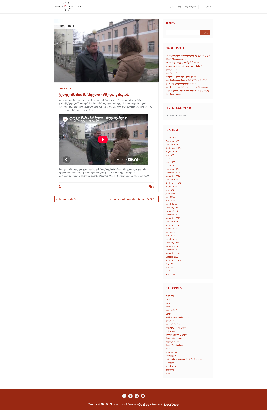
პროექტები (171, 355)
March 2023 (171, 239)
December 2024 (173, 172)
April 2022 (170, 274)
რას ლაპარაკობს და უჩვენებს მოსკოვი (184, 359)
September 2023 (173, 225)
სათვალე (170, 362)
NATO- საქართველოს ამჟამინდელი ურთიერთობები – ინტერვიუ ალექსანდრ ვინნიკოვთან (184, 66)
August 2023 (171, 228)
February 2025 (172, 169)
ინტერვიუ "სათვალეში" (176, 327)
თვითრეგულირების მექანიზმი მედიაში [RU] (132, 199)
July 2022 (170, 263)
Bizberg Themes (171, 404)
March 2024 (171, 204)
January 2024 (172, 211)
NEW (168, 306)
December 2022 (173, 249)
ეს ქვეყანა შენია (173, 324)
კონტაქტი (170, 331)
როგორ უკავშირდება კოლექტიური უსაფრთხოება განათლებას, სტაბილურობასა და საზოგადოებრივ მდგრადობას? (186, 80)
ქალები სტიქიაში (67, 199)
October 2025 (172, 144)
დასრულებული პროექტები (178, 317)
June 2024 (170, 193)
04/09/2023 (65, 88)
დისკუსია (170, 320)
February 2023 (172, 242)
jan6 (168, 303)
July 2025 (170, 155)
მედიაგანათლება (174, 338)
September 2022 (173, 260)
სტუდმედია (171, 366)
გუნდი (168, 313)
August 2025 (171, 151)
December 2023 (173, 214)
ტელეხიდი (170, 369)
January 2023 (172, 246)
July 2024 (170, 190)
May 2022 (170, 270)
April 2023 (170, 235)
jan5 (168, 299)
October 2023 (172, 221)
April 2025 (170, 162)
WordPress (144, 404)
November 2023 (173, 218)
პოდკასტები (171, 352)
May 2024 (170, 197)
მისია (168, 348)
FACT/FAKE (170, 296)
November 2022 (173, 253)
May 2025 (170, 158)
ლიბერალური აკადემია (177, 334)
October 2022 (172, 256)
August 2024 (171, 186)
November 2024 (173, 176)
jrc (62, 186)
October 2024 (172, 179)
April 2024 (170, 200)
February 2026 (172, 141)
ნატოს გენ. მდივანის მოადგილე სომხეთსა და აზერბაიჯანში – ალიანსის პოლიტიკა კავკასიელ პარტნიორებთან (187, 90)
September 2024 (173, 183)
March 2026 (171, 137)
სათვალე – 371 (173, 73)
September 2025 (173, 148)
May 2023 (170, 232)
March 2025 (171, 165)
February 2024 (172, 207)
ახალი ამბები (172, 310)
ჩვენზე (168, 373)
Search (170, 23)
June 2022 (170, 267)
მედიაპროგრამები (174, 345)
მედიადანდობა (173, 341)
